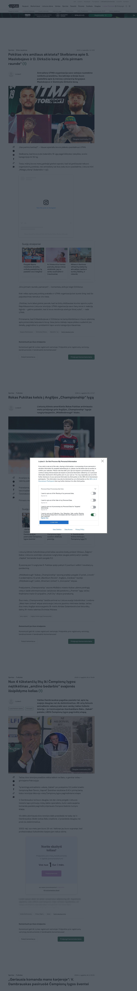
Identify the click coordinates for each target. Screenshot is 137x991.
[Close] (103, 462)
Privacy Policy (80, 529)
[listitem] (68, 489)
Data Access (68, 529)
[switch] (93, 493)
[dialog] (68, 495)
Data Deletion (57, 529)
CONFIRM (54, 522)
